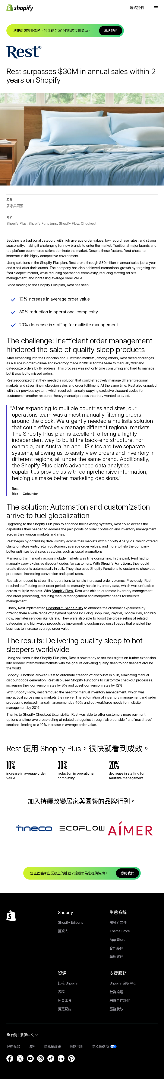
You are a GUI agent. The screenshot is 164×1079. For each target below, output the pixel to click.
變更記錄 (65, 1009)
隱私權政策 (52, 1046)
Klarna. (54, 618)
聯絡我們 (137, 8)
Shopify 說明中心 (123, 983)
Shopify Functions (116, 563)
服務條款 (13, 1046)
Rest (127, 250)
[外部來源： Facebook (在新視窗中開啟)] (9, 1058)
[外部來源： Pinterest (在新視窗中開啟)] (71, 1058)
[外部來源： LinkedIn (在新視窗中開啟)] (61, 1058)
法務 (32, 1046)
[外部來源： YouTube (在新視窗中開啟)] (30, 1058)
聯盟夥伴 (116, 957)
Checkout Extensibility (64, 608)
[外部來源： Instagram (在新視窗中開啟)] (40, 1058)
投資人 (63, 931)
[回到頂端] (11, 915)
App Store (117, 939)
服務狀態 (116, 1009)
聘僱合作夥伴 (120, 1000)
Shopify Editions (70, 922)
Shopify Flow (62, 591)
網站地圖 (76, 1046)
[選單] (156, 8)
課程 (61, 992)
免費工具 (65, 1000)
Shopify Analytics (119, 541)
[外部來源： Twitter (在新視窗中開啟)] (20, 1058)
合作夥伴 (116, 948)
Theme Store (120, 931)
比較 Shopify (68, 983)
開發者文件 (118, 922)
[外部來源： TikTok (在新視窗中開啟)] (50, 1058)
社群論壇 (116, 992)
